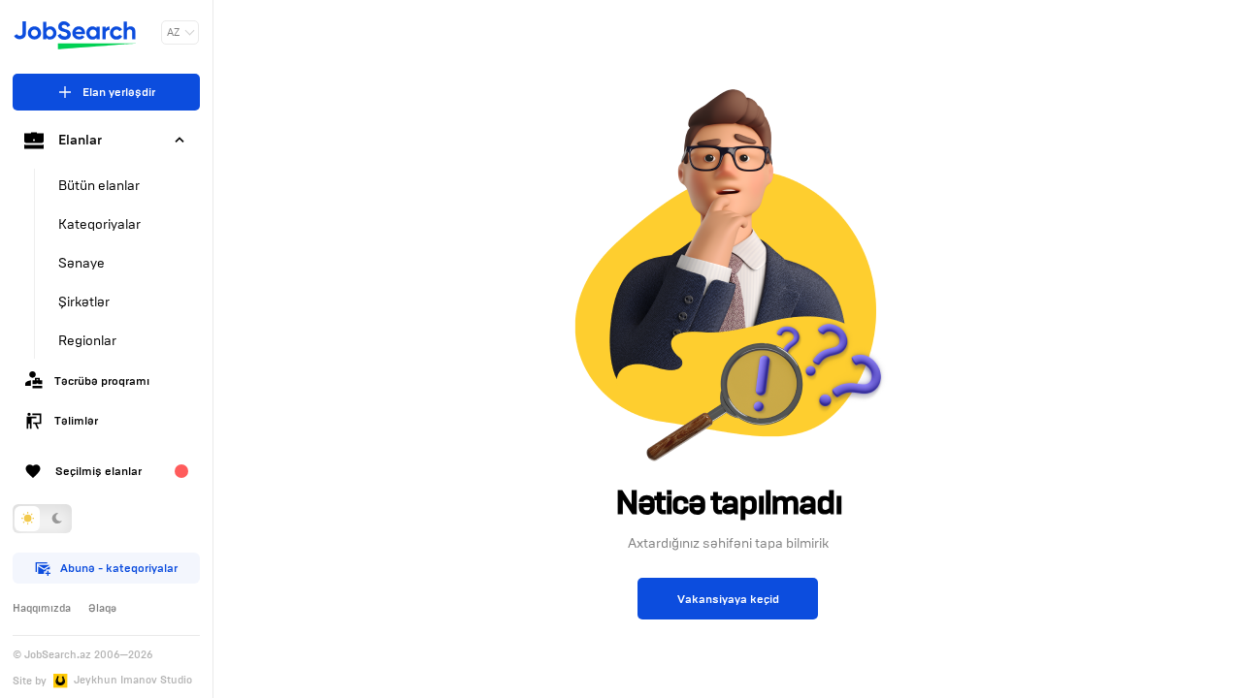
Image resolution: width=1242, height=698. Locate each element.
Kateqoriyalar (99, 224)
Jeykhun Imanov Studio (133, 680)
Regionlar (87, 341)
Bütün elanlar (99, 185)
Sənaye (81, 263)
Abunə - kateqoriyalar (119, 567)
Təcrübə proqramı (101, 380)
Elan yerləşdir (118, 91)
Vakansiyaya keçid (728, 598)
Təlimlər (76, 420)
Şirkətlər (84, 302)
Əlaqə (102, 608)
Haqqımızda (42, 608)
